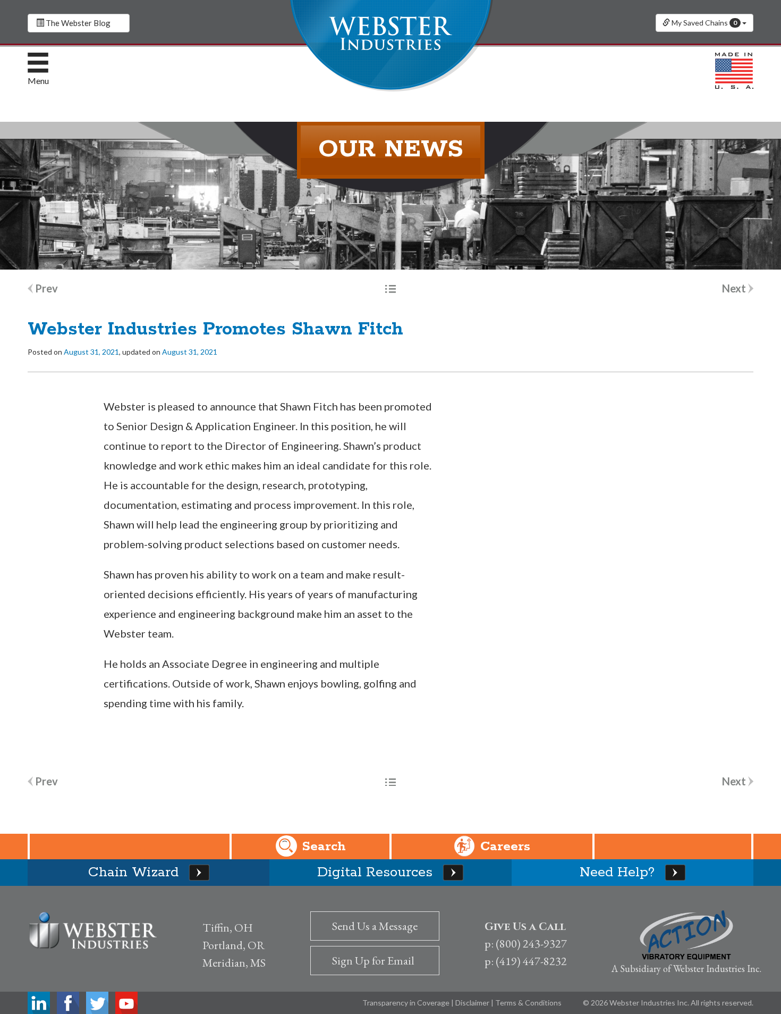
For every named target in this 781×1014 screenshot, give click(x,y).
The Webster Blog (77, 23)
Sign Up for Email (373, 960)
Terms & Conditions (528, 1002)
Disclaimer (473, 1002)
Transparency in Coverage (406, 1002)
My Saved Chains (703, 22)
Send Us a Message (375, 926)
